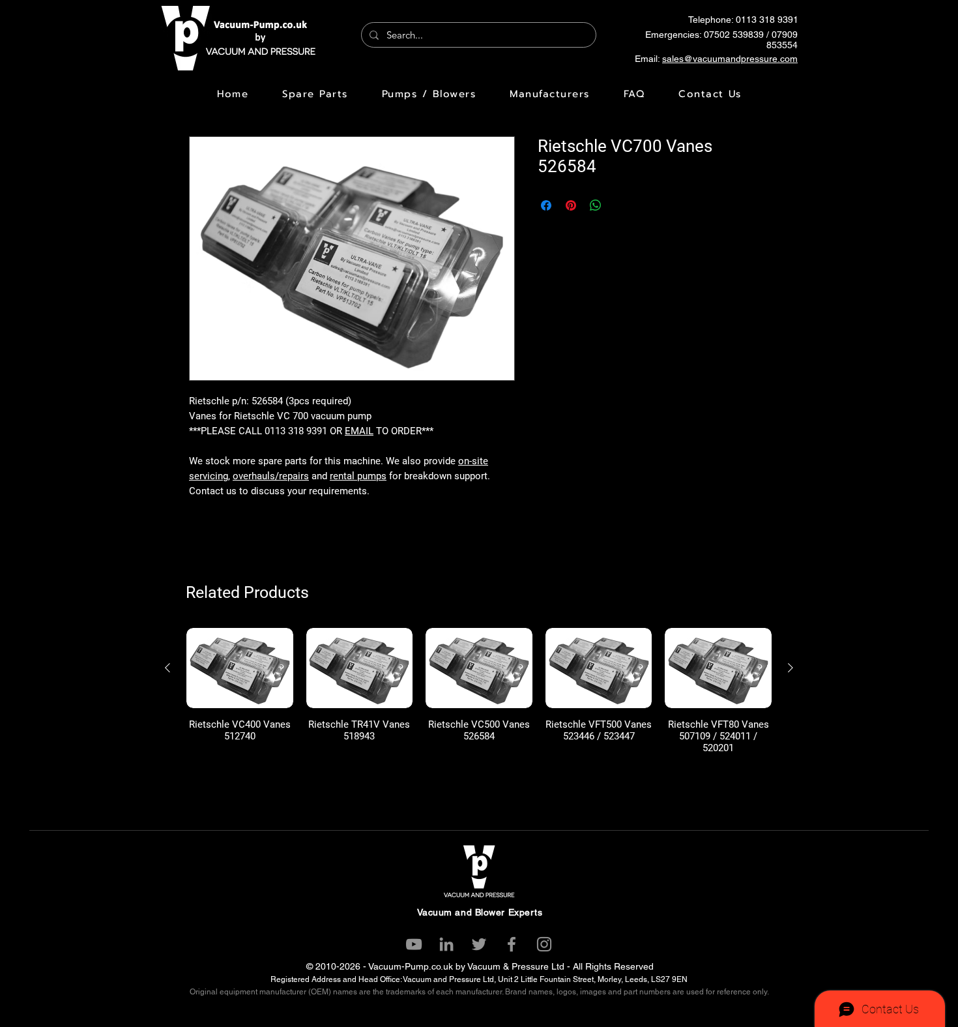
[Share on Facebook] (546, 205)
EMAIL (359, 431)
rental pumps (358, 476)
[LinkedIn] (446, 944)
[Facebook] (511, 944)
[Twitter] (479, 944)
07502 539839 (734, 34)
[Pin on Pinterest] (571, 205)
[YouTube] (414, 944)
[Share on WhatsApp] (595, 205)
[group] (479, 690)
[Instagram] (544, 944)
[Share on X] (620, 205)
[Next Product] (790, 668)
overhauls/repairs (271, 476)
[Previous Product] (167, 668)
